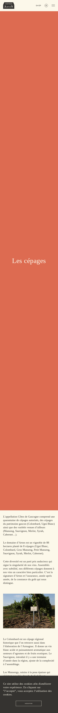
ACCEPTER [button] (28, 703)
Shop (38, 6)
